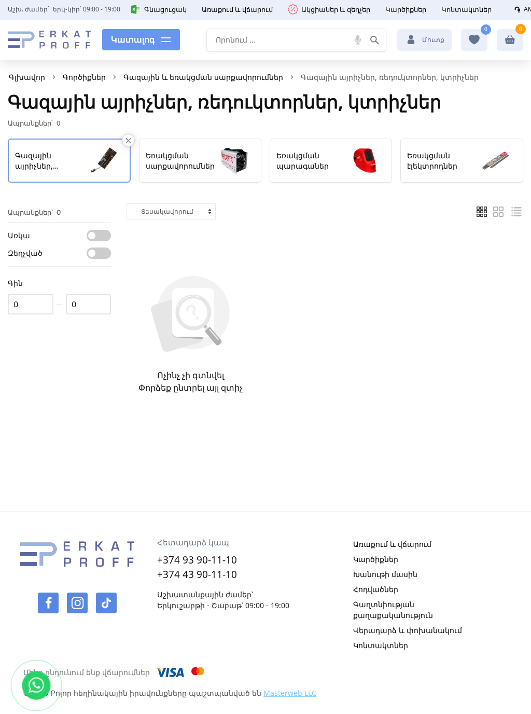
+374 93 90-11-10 (197, 560)
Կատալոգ (133, 39)
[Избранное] (474, 39)
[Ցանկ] (482, 212)
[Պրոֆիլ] (510, 39)
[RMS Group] (77, 560)
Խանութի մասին (385, 574)
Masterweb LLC (289, 693)
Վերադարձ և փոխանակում (407, 630)
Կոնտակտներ (466, 9)
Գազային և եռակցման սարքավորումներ (203, 77)
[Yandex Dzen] (106, 603)
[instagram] (77, 603)
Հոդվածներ (375, 589)
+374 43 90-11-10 (197, 574)
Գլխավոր (27, 77)
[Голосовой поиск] (358, 40)
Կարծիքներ (405, 9)
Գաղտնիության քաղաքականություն (393, 609)
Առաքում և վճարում (237, 9)
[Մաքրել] (128, 140)
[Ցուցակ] (498, 212)
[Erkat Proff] (49, 40)
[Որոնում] (375, 40)
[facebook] (48, 603)
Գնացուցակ (165, 9)
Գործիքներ (84, 77)
